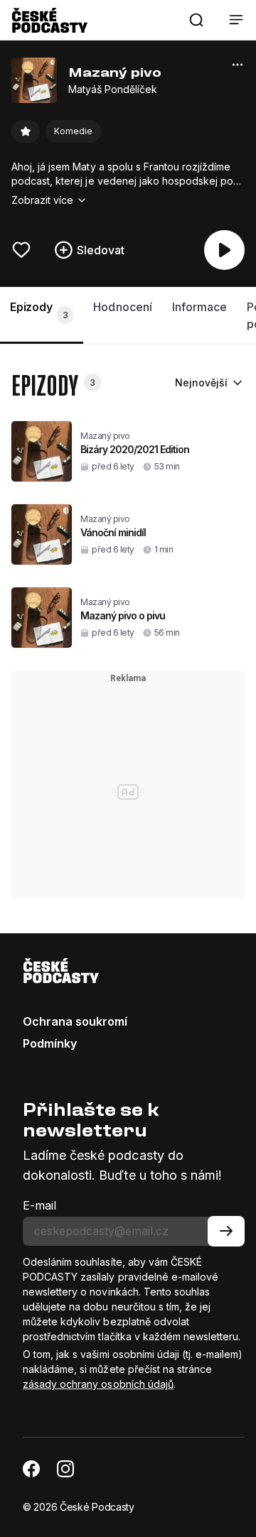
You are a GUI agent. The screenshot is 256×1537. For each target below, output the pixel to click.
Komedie (73, 131)
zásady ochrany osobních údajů (98, 1384)
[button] (196, 20)
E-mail (39, 1205)
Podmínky (50, 1043)
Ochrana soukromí (75, 1021)
